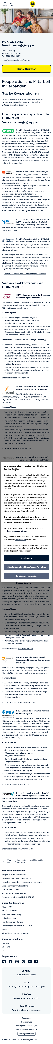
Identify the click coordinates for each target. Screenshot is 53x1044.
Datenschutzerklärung (17, 531)
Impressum (20, 540)
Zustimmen (26, 558)
